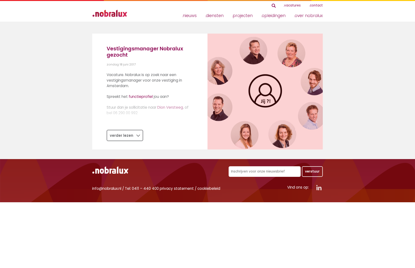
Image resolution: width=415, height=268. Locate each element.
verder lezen (121, 135)
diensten (215, 15)
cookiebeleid (208, 188)
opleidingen (274, 15)
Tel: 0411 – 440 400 (142, 188)
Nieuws (190, 15)
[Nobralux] (111, 13)
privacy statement (177, 188)
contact (316, 5)
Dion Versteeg (170, 107)
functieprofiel (141, 96)
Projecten (243, 15)
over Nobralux (309, 15)
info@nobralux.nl (106, 188)
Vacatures (292, 5)
